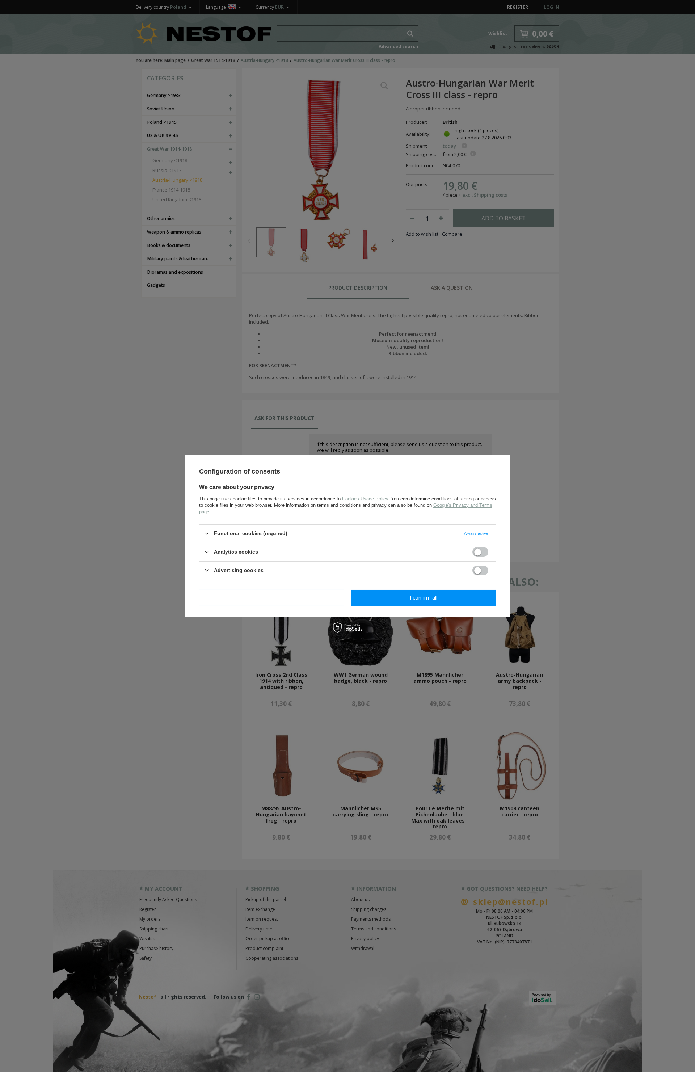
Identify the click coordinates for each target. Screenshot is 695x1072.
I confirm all (423, 597)
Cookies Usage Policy (365, 498)
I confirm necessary (272, 597)
